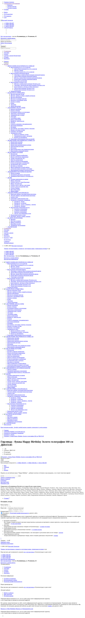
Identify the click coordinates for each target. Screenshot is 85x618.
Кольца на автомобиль (17, 333)
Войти (6, 12)
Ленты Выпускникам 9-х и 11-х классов (22, 265)
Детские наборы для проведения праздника (19, 391)
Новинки (10, 5)
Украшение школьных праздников (17, 371)
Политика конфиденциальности (13, 581)
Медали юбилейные (13, 293)
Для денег (10, 312)
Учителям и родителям (17, 277)
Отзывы (6, 9)
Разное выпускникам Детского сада (21, 286)
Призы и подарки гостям (14, 326)
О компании (7, 51)
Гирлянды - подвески (17, 399)
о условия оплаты (37, 529)
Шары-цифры (11, 387)
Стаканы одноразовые (17, 406)
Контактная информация (11, 259)
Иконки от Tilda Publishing (8, 608)
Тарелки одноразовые (17, 408)
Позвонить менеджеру (7, 543)
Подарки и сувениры (13, 362)
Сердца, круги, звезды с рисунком (17, 381)
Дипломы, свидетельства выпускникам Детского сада (26, 281)
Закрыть (6, 61)
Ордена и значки (12, 298)
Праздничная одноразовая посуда (20, 207)
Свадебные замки (12, 314)
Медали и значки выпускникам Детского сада (24, 280)
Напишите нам (5, 483)
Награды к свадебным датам (15, 296)
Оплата (6, 54)
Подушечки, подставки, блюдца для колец (19, 324)
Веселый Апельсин (17, 245)
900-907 (9, 23)
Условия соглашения (10, 578)
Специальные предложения (12, 3)
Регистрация (8, 43)
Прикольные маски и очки (14, 411)
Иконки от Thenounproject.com (24, 608)
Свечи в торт (11, 393)
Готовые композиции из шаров (16, 375)
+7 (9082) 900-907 (9, 251)
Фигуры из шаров (12, 417)
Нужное (9, 318)
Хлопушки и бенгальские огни (16, 394)
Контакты (7, 58)
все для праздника (29, 552)
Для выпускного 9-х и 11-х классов (21, 268)
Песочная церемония (13, 321)
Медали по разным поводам (15, 295)
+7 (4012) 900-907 (9, 254)
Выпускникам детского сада (19, 82)
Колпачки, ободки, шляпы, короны (17, 412)
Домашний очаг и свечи (14, 311)
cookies (50, 606)
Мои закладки (8, 594)
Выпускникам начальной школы (20, 73)
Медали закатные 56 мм (14, 290)
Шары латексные (12, 377)
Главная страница (9, 2)
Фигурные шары (12, 386)
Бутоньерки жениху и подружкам (16, 308)
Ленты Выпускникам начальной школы (22, 272)
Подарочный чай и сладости (15, 360)
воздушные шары (30, 248)
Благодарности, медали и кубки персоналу (23, 283)
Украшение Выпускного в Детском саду (18, 372)
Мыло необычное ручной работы (16, 363)
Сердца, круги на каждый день (16, 383)
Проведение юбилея (13, 339)
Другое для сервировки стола (19, 409)
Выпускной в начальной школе (16, 347)
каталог (61, 532)
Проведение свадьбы (13, 338)
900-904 (9, 24)
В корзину (3, 480)
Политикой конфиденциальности (19, 513)
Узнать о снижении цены (8, 477)
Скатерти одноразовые (17, 405)
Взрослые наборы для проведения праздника (20, 390)
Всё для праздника (6, 36)
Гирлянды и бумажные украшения (20, 200)
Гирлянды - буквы (16, 397)
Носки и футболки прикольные (16, 353)
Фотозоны (10, 344)
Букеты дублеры (12, 307)
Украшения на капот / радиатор (19, 332)
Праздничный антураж (13, 342)
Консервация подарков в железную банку (19, 366)
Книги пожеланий (12, 315)
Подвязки (10, 323)
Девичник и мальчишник (14, 309)
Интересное (10, 350)
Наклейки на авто (12, 420)
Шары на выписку (12, 418)
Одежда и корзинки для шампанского (18, 320)
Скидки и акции (12, 8)
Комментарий (4, 511)
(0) (5, 17)
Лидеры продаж (11, 6)
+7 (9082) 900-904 (9, 253)
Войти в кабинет (9, 593)
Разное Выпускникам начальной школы (22, 275)
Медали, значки (15, 266)
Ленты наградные (12, 302)
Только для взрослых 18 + (14, 354)
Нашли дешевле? (5, 479)
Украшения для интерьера (14, 421)
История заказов (8, 596)
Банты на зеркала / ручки (18, 330)
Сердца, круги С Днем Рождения (16, 378)
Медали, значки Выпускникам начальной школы (24, 274)
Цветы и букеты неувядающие (16, 357)
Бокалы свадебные (12, 305)
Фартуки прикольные (13, 356)
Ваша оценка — (5, 504)
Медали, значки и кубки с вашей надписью (19, 292)
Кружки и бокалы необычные (15, 351)
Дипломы (10, 301)
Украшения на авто (16, 133)
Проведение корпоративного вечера (17, 341)
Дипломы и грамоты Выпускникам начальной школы (26, 271)
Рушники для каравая (13, 327)
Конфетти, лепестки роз (14, 317)
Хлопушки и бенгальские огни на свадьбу (19, 335)
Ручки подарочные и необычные (16, 359)
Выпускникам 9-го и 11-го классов (20, 67)
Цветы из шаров (12, 369)
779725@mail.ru (8, 27)
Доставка (6, 52)
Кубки (9, 299)
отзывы (56, 535)
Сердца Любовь (11, 384)
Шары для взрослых (13, 380)
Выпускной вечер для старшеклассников (18, 345)
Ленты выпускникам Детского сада (21, 284)
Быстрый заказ (5, 482)
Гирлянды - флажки (16, 402)
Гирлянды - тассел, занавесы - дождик (21, 400)
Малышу (9, 415)
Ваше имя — (4, 508)
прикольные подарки (41, 248)
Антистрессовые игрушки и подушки (18, 365)
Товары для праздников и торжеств (14, 248)
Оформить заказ (5, 542)
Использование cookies (10, 580)
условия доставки (45, 526)
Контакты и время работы (8, 38)
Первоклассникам (12, 287)
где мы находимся (16, 523)
